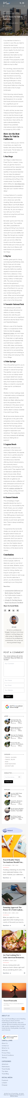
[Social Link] (5, 610)
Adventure (9, 766)
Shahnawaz (8, 865)
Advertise (5, 1050)
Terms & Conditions (8, 1055)
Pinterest (4, 1085)
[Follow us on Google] (14, 707)
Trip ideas (5, 1071)
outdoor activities (14, 488)
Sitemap (4, 1057)
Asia (6, 761)
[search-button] (20, 3)
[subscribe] (23, 1008)
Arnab (6, 23)
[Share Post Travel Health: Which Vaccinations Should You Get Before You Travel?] (24, 878)
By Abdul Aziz (13, 819)
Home (4, 11)
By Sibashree (13, 723)
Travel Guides (9, 11)
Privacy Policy (6, 1053)
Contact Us (5, 1045)
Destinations (10, 763)
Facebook (5, 1080)
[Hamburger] (23, 3)
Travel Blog (10, 759)
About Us (5, 1043)
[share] (17, 610)
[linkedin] (13, 610)
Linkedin (4, 1082)
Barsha (7, 960)
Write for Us (5, 1048)
